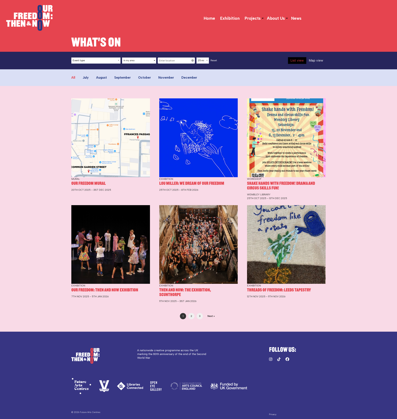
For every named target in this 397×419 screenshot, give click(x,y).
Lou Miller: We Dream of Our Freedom (191, 183)
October (144, 77)
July (86, 77)
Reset (213, 60)
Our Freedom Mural (88, 183)
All (73, 77)
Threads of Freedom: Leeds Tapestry (279, 289)
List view (297, 60)
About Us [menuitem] (276, 18)
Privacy (272, 414)
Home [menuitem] (209, 18)
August (101, 77)
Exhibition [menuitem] (230, 18)
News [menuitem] (296, 18)
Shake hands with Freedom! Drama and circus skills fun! (281, 186)
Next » (211, 316)
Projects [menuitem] (253, 18)
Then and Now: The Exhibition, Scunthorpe (185, 292)
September (122, 77)
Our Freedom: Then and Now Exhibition (104, 289)
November (166, 77)
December (189, 77)
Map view (316, 60)
